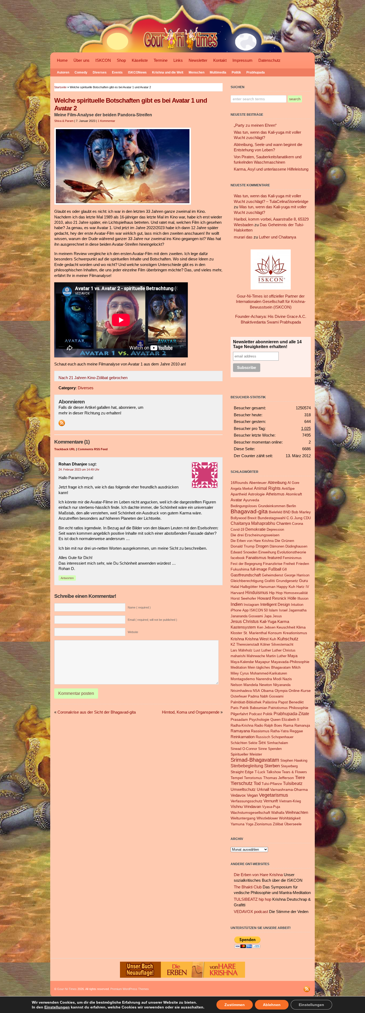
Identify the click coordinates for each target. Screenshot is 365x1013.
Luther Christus (284, 650)
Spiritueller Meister (246, 754)
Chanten (283, 523)
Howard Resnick (271, 598)
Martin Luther (276, 656)
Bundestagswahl (271, 518)
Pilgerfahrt (239, 714)
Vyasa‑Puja (271, 807)
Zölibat (278, 824)
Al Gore (293, 483)
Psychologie (259, 719)
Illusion (302, 598)
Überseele (293, 824)
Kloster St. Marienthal (249, 633)
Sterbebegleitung (247, 766)
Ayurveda (251, 500)
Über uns (81, 60)
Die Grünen (284, 540)
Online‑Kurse (300, 691)
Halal (235, 587)
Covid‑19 (237, 529)
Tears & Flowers (294, 772)
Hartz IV (302, 587)
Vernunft (270, 801)
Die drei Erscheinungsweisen (255, 535)
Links (178, 60)
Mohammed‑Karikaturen (268, 673)
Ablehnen (272, 1005)
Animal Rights (267, 488)
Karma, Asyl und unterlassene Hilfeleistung (271, 169)
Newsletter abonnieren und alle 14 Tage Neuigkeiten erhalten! (267, 344)
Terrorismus (253, 778)
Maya (292, 655)
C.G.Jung (294, 518)
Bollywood (238, 518)
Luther (266, 650)
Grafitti (270, 581)
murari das (243, 237)
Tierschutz (242, 783)
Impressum (242, 60)
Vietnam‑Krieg (290, 801)
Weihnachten (296, 812)
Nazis (287, 679)
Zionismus (263, 824)
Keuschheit (286, 627)
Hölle (292, 598)
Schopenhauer (282, 737)
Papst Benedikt (291, 702)
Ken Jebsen (266, 627)
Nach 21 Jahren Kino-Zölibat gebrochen (93, 378)
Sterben (272, 765)
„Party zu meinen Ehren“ (255, 125)
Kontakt (220, 60)
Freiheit (289, 564)
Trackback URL (64, 449)
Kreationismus (295, 633)
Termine (161, 60)
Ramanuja (302, 725)
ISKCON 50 (259, 610)
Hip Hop (276, 593)
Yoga (249, 824)
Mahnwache (256, 656)
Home (62, 60)
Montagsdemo (243, 679)
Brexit (252, 518)
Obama (267, 691)
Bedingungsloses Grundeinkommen (258, 506)
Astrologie (256, 494)
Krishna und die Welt (167, 72)
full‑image (258, 569)
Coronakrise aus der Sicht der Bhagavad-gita (96, 712)
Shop (121, 60)
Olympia (281, 691)
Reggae (296, 731)
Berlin (291, 506)
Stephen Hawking (293, 760)
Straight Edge (242, 772)
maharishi (238, 656)
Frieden (302, 564)
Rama (288, 725)
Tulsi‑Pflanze (272, 784)
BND (286, 512)
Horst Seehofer (243, 598)
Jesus (277, 616)
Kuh (273, 639)
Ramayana (240, 731)
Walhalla (277, 813)
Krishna (237, 639)
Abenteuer (258, 483)
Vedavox (238, 795)
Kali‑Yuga (268, 621)
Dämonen (277, 546)
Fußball (274, 569)
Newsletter (198, 60)
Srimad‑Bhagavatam (255, 760)
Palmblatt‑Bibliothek (246, 702)
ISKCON (103, 60)
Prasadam (239, 719)
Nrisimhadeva (241, 691)
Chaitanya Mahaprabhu (253, 523)
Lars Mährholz (242, 650)
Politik (236, 72)
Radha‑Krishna (242, 725)
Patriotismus (278, 708)
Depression (275, 529)
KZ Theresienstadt (245, 644)
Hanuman (267, 587)
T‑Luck (260, 772)
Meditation (239, 667)
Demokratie (255, 529)
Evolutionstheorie (291, 552)
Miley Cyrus (240, 673)
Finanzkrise (272, 564)
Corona (297, 524)
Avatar (236, 500)
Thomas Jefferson (278, 778)
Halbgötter (249, 586)
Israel (283, 610)
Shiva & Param (63, 120)
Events (117, 72)
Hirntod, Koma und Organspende (190, 712)
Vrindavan (252, 806)
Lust (257, 650)
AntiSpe (288, 488)
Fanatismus (256, 557)
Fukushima (240, 569)
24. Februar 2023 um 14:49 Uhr (79, 469)
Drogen (262, 546)
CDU (307, 518)
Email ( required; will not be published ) (152, 619)
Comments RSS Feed (93, 449)
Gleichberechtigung (247, 581)
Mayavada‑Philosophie (290, 662)
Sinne (262, 749)
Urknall (263, 789)
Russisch (263, 737)
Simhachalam (277, 743)
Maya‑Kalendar (242, 662)
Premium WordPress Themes (129, 989)
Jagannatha (297, 610)
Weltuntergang (243, 818)
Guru (303, 580)
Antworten (67, 578)
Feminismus (292, 558)
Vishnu (237, 806)
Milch (296, 667)
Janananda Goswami (247, 616)
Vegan (252, 795)
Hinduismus (256, 592)
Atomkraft (294, 494)
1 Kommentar (106, 120)
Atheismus (275, 494)
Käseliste (140, 60)
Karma (283, 621)
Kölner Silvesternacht (276, 644)
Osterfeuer (239, 696)
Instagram (251, 605)
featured (274, 558)
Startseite (60, 87)
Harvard (237, 593)
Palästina (270, 702)
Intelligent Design (275, 604)
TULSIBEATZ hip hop (252, 899)
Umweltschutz (243, 789)
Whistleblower (267, 818)
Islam (273, 610)
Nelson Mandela (244, 685)
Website (133, 632)
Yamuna (237, 824)
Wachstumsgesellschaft (250, 813)
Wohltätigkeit (290, 818)
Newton (265, 685)
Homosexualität (296, 593)
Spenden (275, 749)
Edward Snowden (244, 552)
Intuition (297, 605)
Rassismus (260, 731)
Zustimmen (234, 1005)
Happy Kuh (286, 587)
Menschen (196, 72)
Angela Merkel (242, 489)
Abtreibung (277, 482)
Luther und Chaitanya (277, 237)
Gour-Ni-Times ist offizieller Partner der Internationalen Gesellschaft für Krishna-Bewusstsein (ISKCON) (271, 301)
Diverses (100, 72)
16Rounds (239, 482)
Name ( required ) (139, 607)
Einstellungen (57, 1007)
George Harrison (296, 575)
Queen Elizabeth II (284, 720)
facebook (238, 558)
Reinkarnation (243, 736)
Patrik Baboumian (253, 708)
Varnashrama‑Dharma (289, 790)
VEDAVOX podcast (251, 912)
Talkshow (273, 772)
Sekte (252, 743)
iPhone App (239, 610)
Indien (237, 604)
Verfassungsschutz (246, 801)
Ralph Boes (273, 725)
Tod (257, 783)
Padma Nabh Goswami (266, 696)
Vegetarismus (273, 795)
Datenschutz (269, 60)
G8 (284, 569)
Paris (235, 708)
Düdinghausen (296, 546)
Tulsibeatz (292, 783)
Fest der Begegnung (246, 564)
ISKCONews (137, 72)
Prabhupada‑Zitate (291, 713)
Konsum (275, 633)
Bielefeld (275, 512)
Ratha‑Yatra (279, 731)
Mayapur (262, 662)
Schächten (239, 743)
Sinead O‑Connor (244, 749)
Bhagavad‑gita (249, 511)
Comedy (81, 72)
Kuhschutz (287, 638)
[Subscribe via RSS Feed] (62, 423)
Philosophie (298, 708)
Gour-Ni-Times (67, 989)
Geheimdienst (272, 575)
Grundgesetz (287, 581)
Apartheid (239, 494)
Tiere (300, 777)
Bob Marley (301, 512)
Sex (262, 742)
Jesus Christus (245, 621)
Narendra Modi (268, 679)
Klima (301, 627)
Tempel (237, 778)
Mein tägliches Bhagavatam (269, 667)
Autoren (63, 72)
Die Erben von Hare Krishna (252, 541)
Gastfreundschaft (246, 575)
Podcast (255, 714)
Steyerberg (289, 766)
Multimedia (218, 72)
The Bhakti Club (248, 887)
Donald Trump (243, 546)
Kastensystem (243, 627)
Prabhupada (255, 72)
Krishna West (257, 639)
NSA (256, 691)
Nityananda (281, 685)
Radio (258, 725)
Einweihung (267, 552)
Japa (267, 616)
